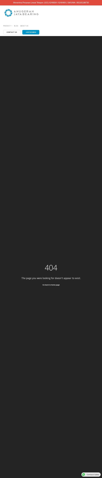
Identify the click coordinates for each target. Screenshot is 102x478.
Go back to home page (51, 285)
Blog (16, 26)
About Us (24, 26)
